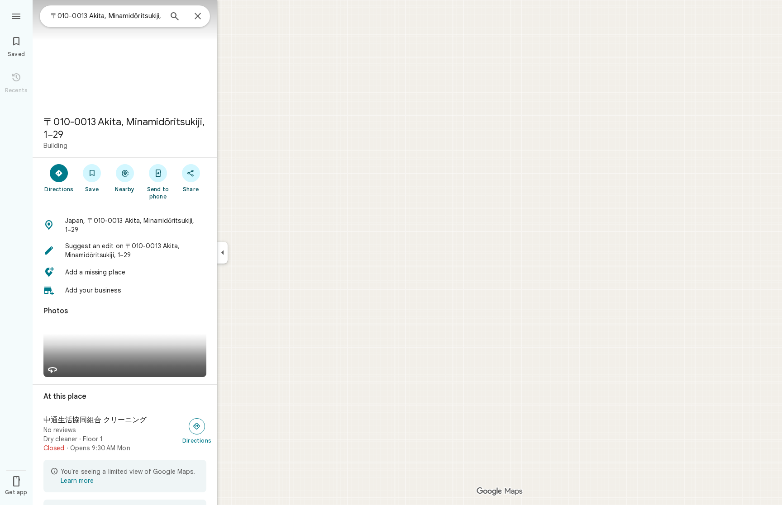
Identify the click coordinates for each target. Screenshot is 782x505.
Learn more (77, 481)
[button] (125, 225)
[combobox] (106, 15)
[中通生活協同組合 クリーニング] (125, 434)
